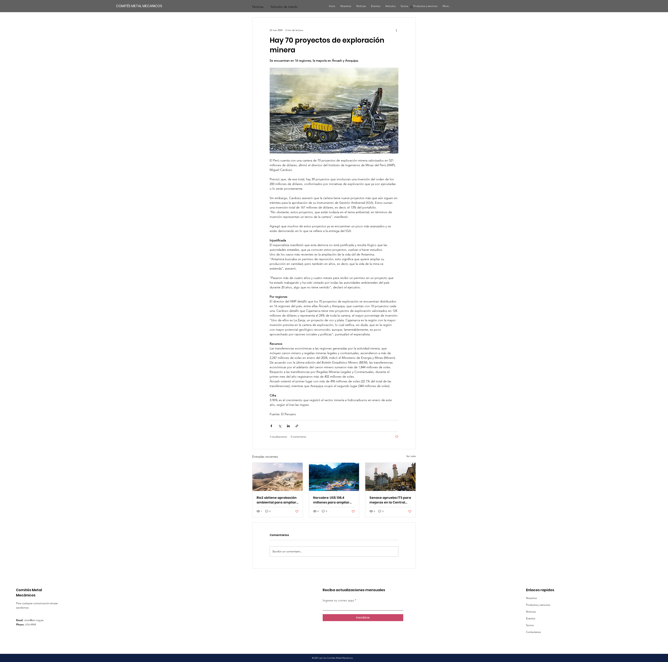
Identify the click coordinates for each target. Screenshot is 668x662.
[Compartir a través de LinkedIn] (288, 426)
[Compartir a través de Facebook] (271, 426)
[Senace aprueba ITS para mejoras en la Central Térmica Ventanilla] (390, 477)
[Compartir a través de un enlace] (297, 426)
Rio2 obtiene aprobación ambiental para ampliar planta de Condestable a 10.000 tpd (277, 500)
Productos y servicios (538, 604)
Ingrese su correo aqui (339, 600)
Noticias (531, 611)
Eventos (530, 618)
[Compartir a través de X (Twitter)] (279, 426)
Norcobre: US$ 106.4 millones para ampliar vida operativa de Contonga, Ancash (331, 500)
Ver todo (411, 456)
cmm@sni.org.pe (33, 620)
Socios (530, 625)
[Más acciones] (396, 30)
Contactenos (533, 632)
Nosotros (531, 598)
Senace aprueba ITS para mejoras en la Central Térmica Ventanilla (390, 500)
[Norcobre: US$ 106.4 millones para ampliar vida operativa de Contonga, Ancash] (334, 477)
